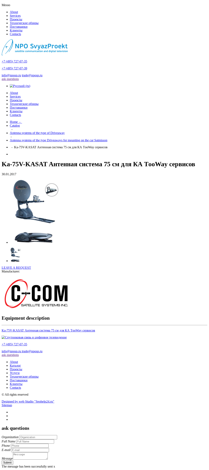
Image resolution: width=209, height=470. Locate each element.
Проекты (16, 19)
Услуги (15, 373)
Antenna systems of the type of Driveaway (37, 133)
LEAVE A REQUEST (16, 267)
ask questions (10, 79)
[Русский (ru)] (20, 86)
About (14, 12)
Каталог (15, 365)
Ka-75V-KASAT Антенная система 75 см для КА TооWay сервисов (48, 330)
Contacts (15, 34)
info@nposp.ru (11, 75)
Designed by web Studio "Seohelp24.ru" (28, 401)
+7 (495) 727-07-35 (14, 61)
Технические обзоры (24, 23)
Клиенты (16, 30)
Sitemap (7, 405)
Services (15, 15)
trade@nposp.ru (32, 75)
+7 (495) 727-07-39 (14, 68)
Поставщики (19, 26)
